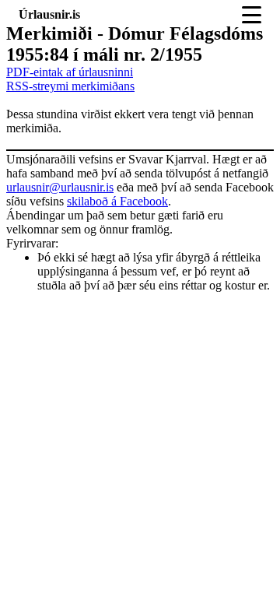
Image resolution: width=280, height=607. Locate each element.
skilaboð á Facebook (117, 201)
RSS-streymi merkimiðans (70, 86)
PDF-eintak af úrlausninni (69, 72)
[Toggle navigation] (251, 14)
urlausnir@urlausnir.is (60, 187)
